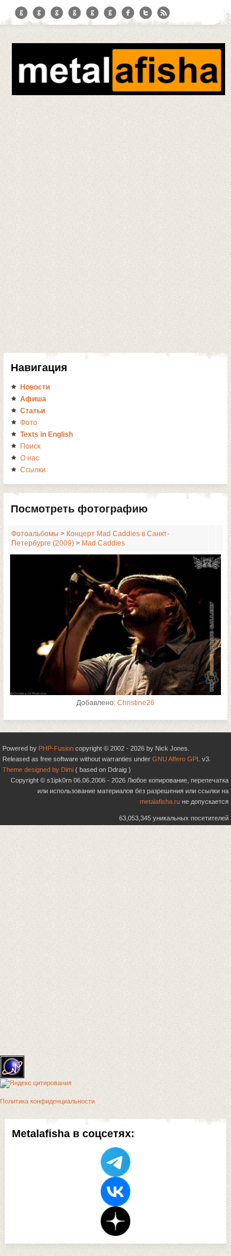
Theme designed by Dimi (37, 769)
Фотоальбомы (35, 533)
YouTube (74, 13)
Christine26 (136, 702)
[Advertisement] (115, 231)
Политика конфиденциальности (47, 1101)
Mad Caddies (103, 543)
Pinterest (92, 13)
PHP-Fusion (55, 748)
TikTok (110, 13)
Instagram (39, 13)
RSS (163, 13)
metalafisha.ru (160, 801)
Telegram (21, 13)
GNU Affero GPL (176, 758)
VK (56, 13)
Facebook (127, 13)
